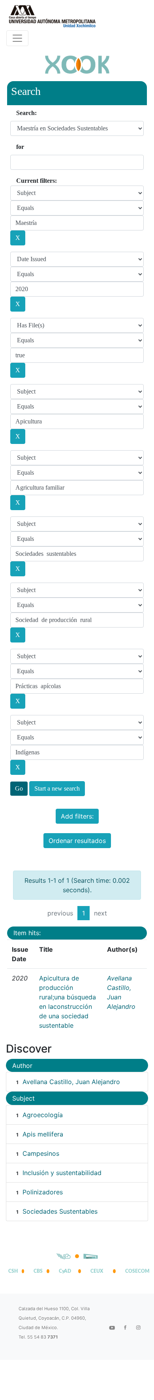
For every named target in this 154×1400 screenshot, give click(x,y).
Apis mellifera (43, 1134)
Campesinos (41, 1153)
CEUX (96, 1271)
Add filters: (77, 816)
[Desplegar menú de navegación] (17, 38)
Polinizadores (43, 1192)
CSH (13, 1271)
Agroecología (43, 1115)
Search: (26, 113)
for (20, 146)
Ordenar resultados (77, 841)
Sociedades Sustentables (60, 1211)
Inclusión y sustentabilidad (62, 1173)
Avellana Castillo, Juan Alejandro (71, 1082)
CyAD (65, 1271)
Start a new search (57, 788)
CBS (38, 1271)
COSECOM (135, 1271)
